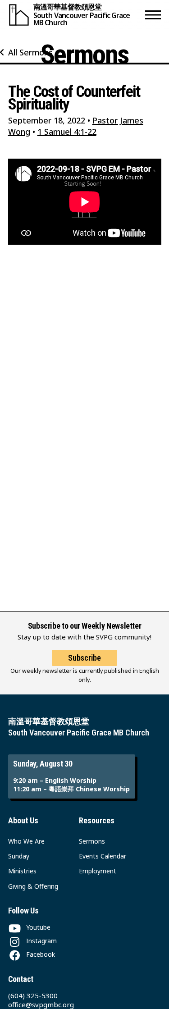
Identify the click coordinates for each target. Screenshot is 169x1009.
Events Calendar (102, 856)
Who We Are (26, 841)
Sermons (92, 841)
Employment (97, 871)
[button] (153, 14)
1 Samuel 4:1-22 (66, 131)
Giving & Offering (33, 886)
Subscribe (84, 657)
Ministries (22, 871)
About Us (23, 820)
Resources (96, 820)
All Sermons (30, 52)
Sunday (18, 856)
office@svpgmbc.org (41, 1004)
